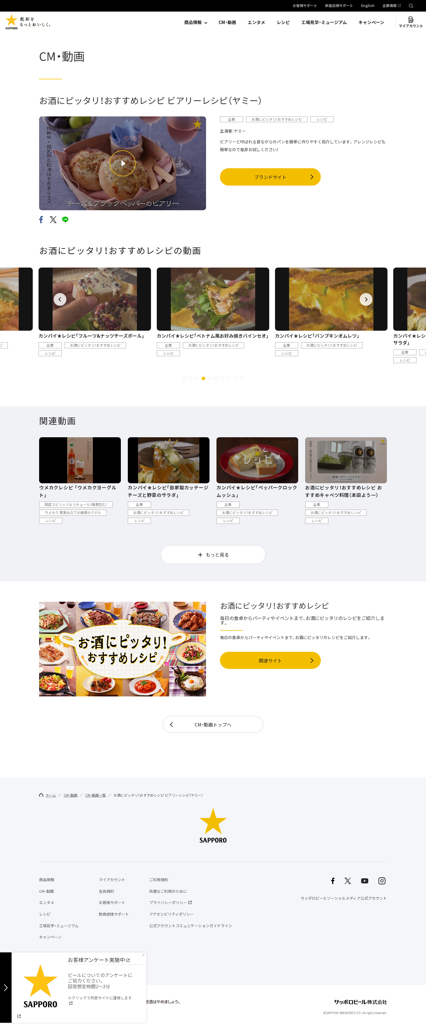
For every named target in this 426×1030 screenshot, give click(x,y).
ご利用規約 (158, 879)
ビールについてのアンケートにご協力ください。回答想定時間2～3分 (100, 986)
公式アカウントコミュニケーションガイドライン (190, 925)
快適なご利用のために (168, 891)
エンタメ (256, 22)
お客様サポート (305, 5)
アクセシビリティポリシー (171, 914)
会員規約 (106, 891)
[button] (184, 378)
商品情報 (193, 22)
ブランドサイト (270, 176)
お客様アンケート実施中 (96, 960)
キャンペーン (371, 22)
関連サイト (270, 660)
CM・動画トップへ (213, 724)
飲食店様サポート (339, 5)
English (367, 5)
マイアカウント (411, 25)
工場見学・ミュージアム (324, 22)
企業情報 (389, 5)
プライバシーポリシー (168, 902)
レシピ (283, 22)
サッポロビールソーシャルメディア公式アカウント (344, 898)
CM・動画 (227, 22)
